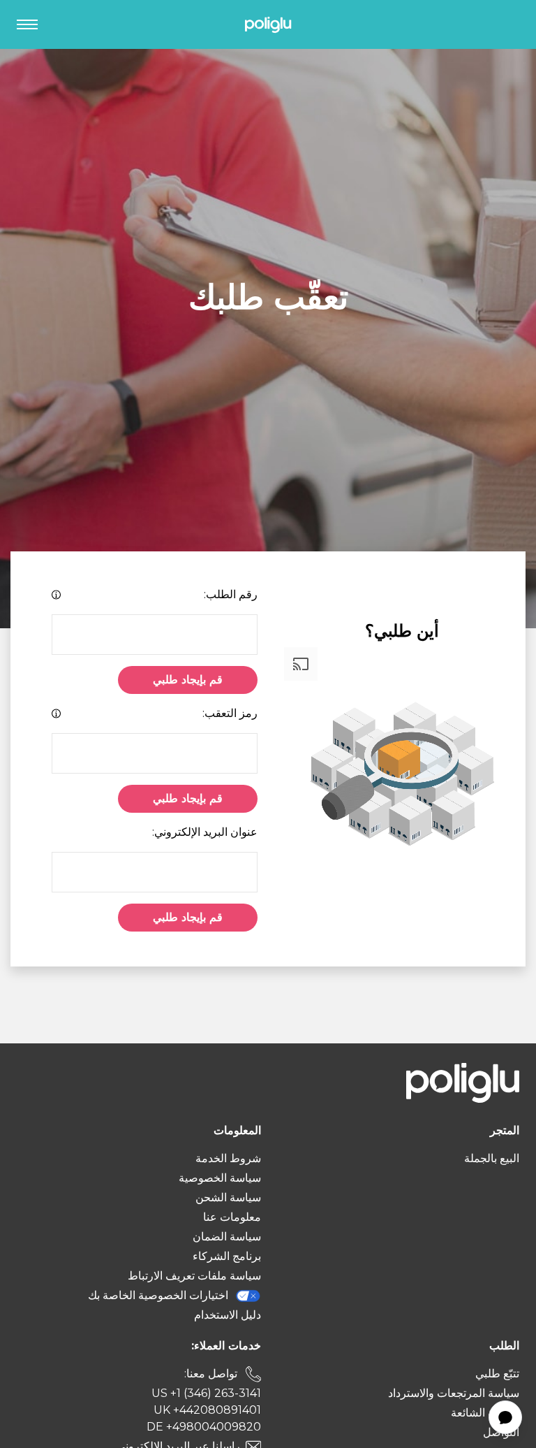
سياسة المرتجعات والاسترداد (453, 1393)
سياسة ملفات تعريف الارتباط (194, 1275)
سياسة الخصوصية (220, 1178)
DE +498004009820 (204, 1426)
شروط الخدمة (228, 1158)
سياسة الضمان (227, 1236)
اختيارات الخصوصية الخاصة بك (158, 1295)
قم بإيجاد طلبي (188, 679)
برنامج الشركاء (227, 1256)
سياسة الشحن (228, 1197)
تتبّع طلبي (497, 1373)
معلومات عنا (232, 1217)
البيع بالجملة (491, 1158)
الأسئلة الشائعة (485, 1412)
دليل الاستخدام (227, 1315)
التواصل (501, 1432)
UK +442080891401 (207, 1410)
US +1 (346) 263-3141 (206, 1393)
